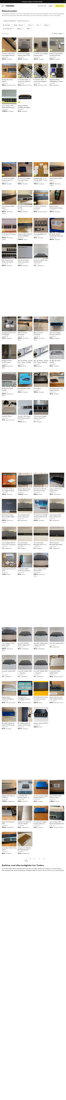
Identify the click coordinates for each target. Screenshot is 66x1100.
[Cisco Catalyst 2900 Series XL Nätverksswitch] (57, 813)
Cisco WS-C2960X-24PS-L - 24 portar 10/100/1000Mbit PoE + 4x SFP (25, 672)
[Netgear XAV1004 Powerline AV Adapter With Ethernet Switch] (25, 97)
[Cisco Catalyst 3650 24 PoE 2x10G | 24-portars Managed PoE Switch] (9, 534)
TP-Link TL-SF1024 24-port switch (40, 207)
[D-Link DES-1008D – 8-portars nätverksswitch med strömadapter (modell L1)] (41, 71)
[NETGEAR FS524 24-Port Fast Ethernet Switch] (41, 688)
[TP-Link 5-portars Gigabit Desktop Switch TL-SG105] (41, 787)
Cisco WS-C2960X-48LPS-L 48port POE (24, 644)
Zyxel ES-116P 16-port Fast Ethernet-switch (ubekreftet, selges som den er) (25, 417)
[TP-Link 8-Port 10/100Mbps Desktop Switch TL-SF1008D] (25, 688)
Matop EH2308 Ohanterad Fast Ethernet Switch (57, 207)
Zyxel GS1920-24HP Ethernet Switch (55, 796)
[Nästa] (43, 859)
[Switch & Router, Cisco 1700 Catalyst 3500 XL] (57, 688)
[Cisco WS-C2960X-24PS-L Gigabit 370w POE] (41, 634)
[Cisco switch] (41, 379)
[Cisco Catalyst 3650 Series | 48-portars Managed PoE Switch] (57, 506)
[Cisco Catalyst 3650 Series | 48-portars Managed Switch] (25, 506)
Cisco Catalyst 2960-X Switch (56, 179)
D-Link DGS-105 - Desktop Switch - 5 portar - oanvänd (23, 797)
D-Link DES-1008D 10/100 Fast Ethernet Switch (24, 570)
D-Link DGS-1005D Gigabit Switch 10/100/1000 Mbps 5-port (56, 672)
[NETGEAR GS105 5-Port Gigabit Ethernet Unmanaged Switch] (57, 379)
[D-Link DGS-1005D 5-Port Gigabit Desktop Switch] (9, 480)
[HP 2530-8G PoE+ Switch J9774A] (25, 197)
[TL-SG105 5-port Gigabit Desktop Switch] (41, 44)
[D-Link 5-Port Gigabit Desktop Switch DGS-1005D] (25, 44)
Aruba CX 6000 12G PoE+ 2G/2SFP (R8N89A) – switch (25, 235)
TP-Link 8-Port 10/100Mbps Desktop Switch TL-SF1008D (24, 698)
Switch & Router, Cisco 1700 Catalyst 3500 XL (56, 698)
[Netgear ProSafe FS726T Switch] (9, 351)
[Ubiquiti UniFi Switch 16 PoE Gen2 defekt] (25, 813)
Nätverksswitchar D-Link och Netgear (9, 333)
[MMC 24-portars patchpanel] (25, 324)
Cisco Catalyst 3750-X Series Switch (40, 569)
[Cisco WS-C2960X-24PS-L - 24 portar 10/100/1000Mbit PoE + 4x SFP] (25, 662)
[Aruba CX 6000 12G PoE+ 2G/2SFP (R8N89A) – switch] (25, 225)
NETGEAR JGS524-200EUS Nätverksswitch (56, 235)
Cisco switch (37, 388)
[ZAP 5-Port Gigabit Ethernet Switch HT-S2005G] (57, 324)
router (48, 870)
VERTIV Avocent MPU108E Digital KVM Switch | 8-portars (56, 543)
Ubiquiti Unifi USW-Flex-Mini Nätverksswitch (24, 848)
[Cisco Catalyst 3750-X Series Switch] (41, 560)
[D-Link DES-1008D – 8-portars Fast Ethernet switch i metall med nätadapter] (25, 71)
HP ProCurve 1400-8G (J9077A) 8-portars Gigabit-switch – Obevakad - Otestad (40, 490)
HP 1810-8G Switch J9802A (7, 80)
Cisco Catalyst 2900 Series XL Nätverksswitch (57, 822)
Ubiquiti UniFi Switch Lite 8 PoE (9, 569)
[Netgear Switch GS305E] (41, 714)
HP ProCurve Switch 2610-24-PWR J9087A (8, 515)
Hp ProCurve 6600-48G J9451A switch (40, 261)
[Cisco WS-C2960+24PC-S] (9, 662)
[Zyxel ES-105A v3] (9, 407)
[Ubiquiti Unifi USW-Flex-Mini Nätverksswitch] (25, 839)
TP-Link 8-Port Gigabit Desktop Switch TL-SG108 (8, 179)
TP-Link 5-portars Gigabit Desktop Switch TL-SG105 (41, 797)
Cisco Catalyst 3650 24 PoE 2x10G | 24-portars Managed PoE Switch (8, 543)
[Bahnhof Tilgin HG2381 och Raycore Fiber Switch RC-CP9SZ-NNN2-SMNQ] (57, 44)
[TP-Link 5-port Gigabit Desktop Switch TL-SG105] (41, 407)
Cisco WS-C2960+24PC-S (9, 672)
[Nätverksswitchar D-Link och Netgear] (9, 324)
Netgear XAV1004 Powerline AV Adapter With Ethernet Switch (24, 106)
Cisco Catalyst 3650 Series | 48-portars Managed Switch (23, 516)
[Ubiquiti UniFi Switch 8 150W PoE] (9, 787)
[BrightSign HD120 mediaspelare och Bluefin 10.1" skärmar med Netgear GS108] (57, 71)
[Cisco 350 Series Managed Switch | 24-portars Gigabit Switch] (25, 534)
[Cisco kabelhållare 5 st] (41, 225)
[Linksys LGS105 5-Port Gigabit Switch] (57, 480)
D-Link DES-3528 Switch (9, 234)
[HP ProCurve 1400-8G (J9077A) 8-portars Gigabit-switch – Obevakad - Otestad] (41, 480)
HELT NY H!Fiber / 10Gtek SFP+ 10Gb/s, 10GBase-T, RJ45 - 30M (25, 361)
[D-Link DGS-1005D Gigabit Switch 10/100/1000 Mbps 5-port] (57, 662)
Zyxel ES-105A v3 (7, 416)
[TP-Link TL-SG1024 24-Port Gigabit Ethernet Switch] (9, 44)
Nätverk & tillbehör (10, 21)
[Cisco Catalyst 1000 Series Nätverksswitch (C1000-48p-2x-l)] (9, 97)
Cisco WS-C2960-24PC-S (57, 643)
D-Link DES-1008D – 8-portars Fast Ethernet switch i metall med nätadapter (24, 80)
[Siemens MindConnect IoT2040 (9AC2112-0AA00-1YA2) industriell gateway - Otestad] (25, 480)
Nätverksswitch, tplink (24, 388)
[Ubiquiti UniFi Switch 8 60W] (9, 813)
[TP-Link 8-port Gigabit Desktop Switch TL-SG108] (41, 813)
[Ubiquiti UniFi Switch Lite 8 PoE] (9, 560)
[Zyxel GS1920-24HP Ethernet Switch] (57, 787)
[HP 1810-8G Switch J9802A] (9, 71)
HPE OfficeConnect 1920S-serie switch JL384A (7, 261)
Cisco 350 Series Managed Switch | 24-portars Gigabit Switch (24, 543)
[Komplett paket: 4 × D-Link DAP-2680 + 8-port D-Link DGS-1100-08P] (41, 169)
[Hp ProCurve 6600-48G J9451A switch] (41, 251)
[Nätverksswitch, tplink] (25, 379)
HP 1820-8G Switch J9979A (55, 361)
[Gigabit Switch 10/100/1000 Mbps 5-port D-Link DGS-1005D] (9, 688)
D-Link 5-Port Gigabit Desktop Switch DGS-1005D (24, 54)
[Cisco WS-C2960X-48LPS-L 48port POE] (25, 634)
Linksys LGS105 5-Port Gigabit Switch (56, 489)
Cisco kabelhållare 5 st (40, 234)
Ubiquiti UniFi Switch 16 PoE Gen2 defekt (24, 822)
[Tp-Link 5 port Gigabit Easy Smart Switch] (25, 169)
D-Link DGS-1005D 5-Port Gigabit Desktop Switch (8, 490)
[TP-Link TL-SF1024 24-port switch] (41, 197)
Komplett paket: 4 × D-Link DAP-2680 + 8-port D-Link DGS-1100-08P (40, 179)
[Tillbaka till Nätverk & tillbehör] (2, 21)
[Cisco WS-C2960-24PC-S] (57, 634)
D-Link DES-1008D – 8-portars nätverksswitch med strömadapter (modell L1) (40, 80)
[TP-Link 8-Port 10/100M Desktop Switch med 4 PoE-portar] (41, 506)
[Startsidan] (9, 5)
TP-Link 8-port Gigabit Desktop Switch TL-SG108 (40, 823)
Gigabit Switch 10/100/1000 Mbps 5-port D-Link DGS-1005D (8, 698)
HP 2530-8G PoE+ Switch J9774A (25, 207)
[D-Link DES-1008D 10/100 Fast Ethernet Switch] (25, 560)
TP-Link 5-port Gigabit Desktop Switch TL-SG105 (40, 417)
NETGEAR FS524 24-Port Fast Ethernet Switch (41, 698)
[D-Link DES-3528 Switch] (9, 225)
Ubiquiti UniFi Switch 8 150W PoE (8, 796)
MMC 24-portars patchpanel (22, 333)
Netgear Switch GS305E (41, 723)
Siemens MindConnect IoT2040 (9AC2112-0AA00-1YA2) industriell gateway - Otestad (24, 490)
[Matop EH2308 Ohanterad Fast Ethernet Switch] (57, 197)
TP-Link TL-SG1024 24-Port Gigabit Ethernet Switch (8, 54)
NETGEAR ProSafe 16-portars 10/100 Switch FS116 (8, 724)
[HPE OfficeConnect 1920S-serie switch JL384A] (9, 251)
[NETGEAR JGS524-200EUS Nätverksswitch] (57, 225)
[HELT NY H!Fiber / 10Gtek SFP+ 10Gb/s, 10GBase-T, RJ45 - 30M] (25, 351)
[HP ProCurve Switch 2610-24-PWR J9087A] (9, 506)
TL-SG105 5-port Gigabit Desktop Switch (41, 54)
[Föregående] (22, 859)
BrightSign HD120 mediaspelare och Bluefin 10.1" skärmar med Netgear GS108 (57, 80)
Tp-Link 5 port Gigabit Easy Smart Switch (24, 179)
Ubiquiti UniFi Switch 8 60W (8, 822)
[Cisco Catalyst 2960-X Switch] (57, 169)
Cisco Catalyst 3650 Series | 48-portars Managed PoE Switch (56, 516)
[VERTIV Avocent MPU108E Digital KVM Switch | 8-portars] (57, 534)
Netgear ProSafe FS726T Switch (7, 361)
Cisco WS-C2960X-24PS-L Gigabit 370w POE (41, 644)
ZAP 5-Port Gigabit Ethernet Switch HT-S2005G (55, 333)
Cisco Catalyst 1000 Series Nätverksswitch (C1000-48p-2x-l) (8, 106)
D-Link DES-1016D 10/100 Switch (9, 848)
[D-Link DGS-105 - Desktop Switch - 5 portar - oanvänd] (25, 787)
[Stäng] (64, 2)
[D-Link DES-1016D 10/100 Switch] (9, 839)
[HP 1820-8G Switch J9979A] (57, 351)
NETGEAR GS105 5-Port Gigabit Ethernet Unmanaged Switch (56, 389)
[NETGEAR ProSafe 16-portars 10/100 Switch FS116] (9, 714)
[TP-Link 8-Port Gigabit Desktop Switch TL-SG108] (9, 169)
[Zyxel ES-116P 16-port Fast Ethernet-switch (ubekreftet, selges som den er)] (25, 407)
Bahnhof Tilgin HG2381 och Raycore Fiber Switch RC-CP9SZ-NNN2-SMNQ (57, 54)
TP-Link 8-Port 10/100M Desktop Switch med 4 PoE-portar (40, 516)
